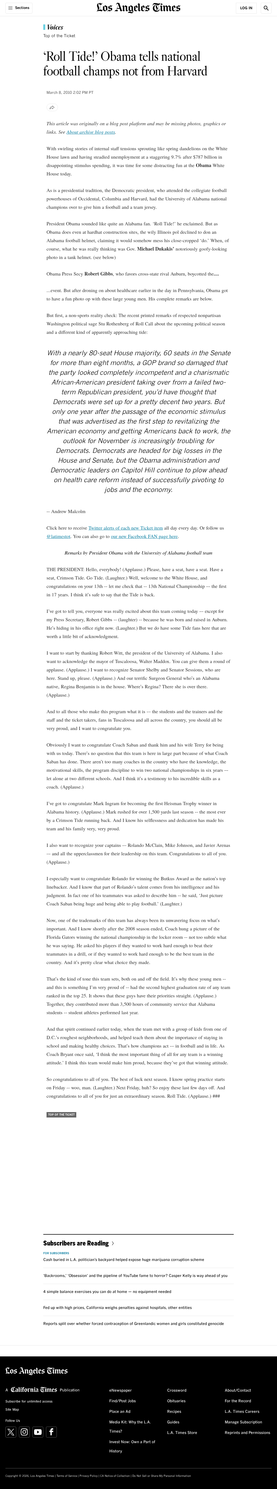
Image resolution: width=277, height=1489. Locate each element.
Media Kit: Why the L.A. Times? (130, 1426)
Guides (173, 1422)
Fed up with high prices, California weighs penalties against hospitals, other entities (117, 1308)
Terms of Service (67, 1476)
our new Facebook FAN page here (144, 536)
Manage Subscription (243, 1422)
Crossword (176, 1390)
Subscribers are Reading (76, 1243)
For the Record (238, 1401)
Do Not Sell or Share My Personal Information (161, 1476)
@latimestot (58, 536)
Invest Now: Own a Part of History (132, 1446)
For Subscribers (56, 1253)
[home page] (138, 7)
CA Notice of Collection (115, 1476)
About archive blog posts (91, 132)
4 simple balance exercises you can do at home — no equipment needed (107, 1292)
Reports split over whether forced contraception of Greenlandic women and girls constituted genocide (133, 1324)
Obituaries (176, 1401)
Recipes (174, 1412)
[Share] (52, 107)
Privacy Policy (89, 1476)
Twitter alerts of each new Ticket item (125, 527)
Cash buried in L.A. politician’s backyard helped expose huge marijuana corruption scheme (123, 1260)
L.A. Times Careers (242, 1412)
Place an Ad (119, 1412)
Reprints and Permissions (247, 1433)
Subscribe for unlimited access (28, 1401)
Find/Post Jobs (122, 1401)
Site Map (12, 1409)
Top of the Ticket (59, 36)
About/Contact (238, 1390)
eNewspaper (120, 1390)
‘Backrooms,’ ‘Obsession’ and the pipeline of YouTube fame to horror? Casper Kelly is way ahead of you (135, 1276)
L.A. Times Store (182, 1433)
